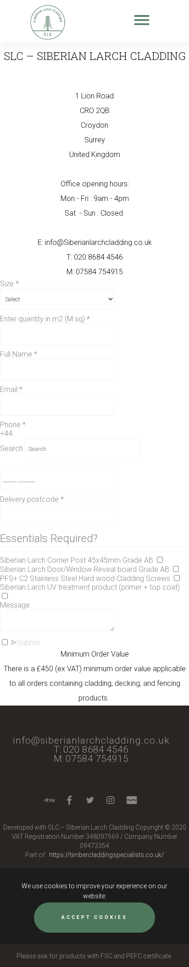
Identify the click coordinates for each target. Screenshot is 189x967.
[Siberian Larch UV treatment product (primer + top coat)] (4, 596)
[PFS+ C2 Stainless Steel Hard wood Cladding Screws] (176, 578)
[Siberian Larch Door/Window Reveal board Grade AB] (175, 569)
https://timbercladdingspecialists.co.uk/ (106, 854)
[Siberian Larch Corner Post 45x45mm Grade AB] (159, 560)
